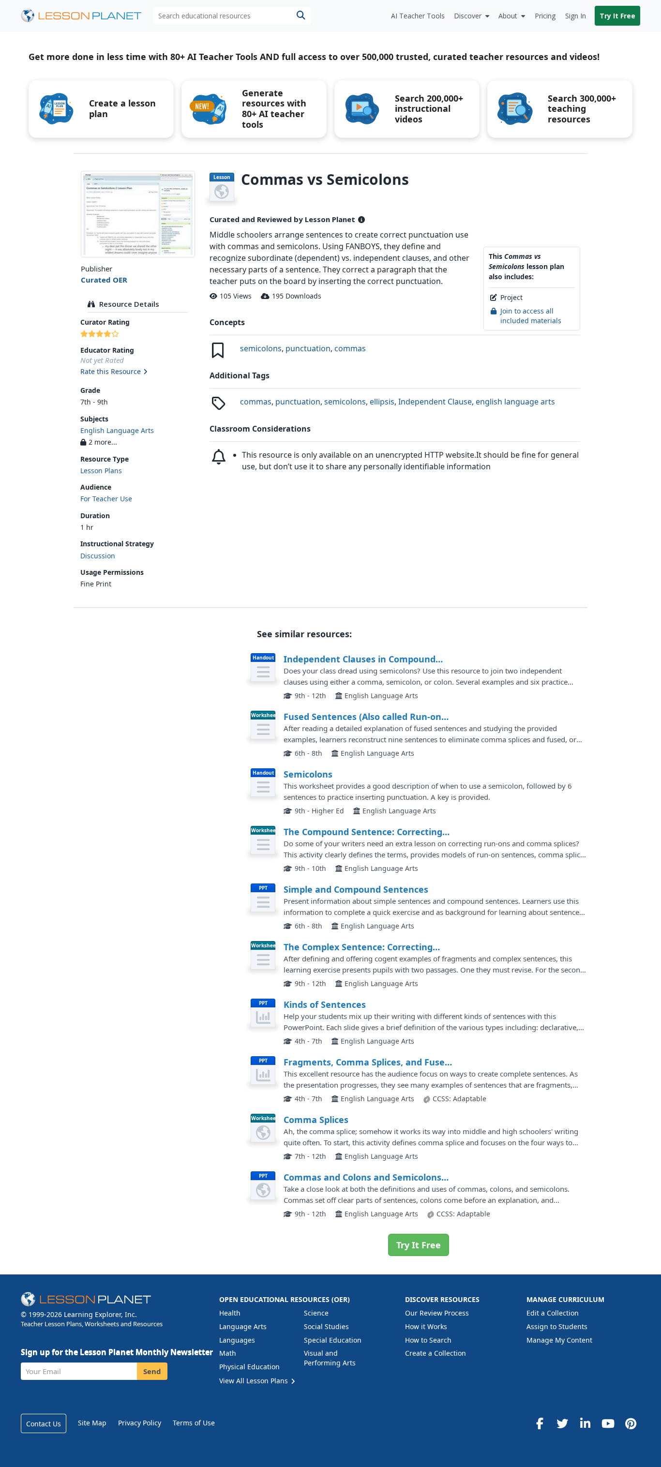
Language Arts (243, 1326)
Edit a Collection (552, 1312)
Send (152, 1371)
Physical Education (249, 1366)
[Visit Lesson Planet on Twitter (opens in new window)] (562, 1423)
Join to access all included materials (530, 315)
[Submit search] (300, 16)
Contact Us (43, 1423)
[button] (137, 372)
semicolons (261, 348)
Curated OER (104, 279)
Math (227, 1353)
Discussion (97, 555)
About (507, 15)
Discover (467, 15)
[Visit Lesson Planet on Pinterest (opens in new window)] (630, 1423)
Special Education (332, 1340)
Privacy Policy (139, 1422)
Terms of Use (194, 1422)
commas (350, 348)
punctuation (307, 348)
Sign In (575, 15)
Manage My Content (559, 1340)
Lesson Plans (101, 470)
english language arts (515, 401)
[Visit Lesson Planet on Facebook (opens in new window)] (539, 1423)
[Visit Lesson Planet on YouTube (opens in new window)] (607, 1423)
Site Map (92, 1422)
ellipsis (382, 401)
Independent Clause (435, 401)
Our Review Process (437, 1312)
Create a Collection (435, 1353)
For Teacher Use (106, 498)
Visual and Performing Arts (330, 1357)
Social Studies (326, 1326)
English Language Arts (117, 430)
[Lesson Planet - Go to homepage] (86, 15)
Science (316, 1312)
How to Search (428, 1340)
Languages (237, 1340)
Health (229, 1312)
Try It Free (617, 15)
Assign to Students (556, 1326)
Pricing (545, 15)
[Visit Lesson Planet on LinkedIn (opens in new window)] (585, 1423)
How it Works (426, 1326)
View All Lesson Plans (254, 1380)
